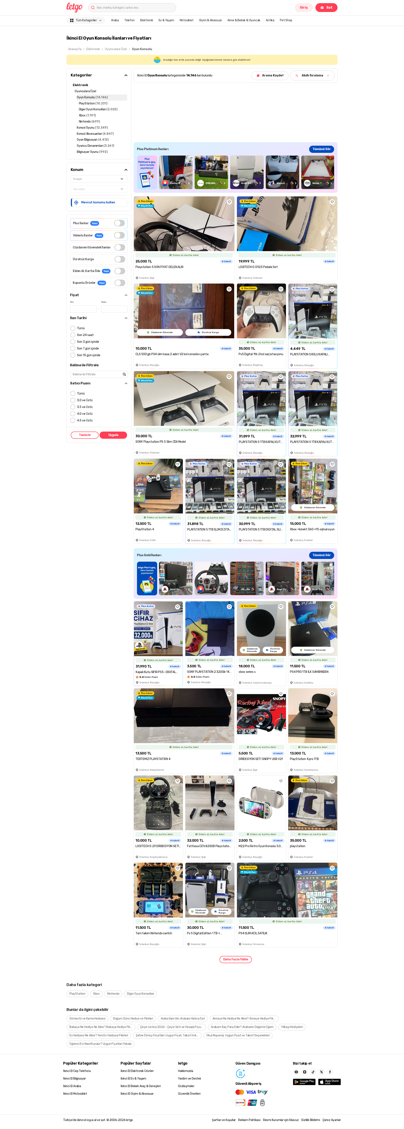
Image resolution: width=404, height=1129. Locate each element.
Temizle (85, 435)
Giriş (304, 7)
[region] (235, 172)
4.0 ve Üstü (85, 414)
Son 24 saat (85, 335)
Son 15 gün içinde (88, 355)
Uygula (113, 435)
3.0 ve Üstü (85, 400)
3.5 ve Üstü (85, 407)
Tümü (81, 328)
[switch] (119, 223)
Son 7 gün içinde (88, 348)
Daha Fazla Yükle (235, 959)
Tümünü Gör (321, 149)
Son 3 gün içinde (88, 342)
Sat (329, 7)
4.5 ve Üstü (85, 420)
